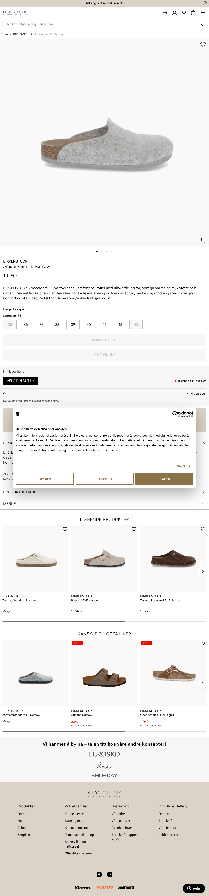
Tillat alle (164, 478)
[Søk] (201, 24)
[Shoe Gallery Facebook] (99, 874)
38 (57, 324)
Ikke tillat (45, 478)
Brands (6, 34)
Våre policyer (121, 821)
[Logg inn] (174, 13)
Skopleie (24, 835)
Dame (22, 814)
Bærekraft (166, 821)
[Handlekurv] (193, 13)
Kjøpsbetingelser (77, 828)
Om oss (164, 814)
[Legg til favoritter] (203, 45)
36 (26, 324)
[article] (35, 567)
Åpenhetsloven (122, 828)
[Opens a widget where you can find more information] (193, 889)
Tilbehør (23, 828)
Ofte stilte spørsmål (79, 853)
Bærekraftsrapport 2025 (125, 837)
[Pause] (205, 3)
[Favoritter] (184, 13)
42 (120, 324)
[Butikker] (165, 13)
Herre (21, 821)
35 (10, 324)
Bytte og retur (74, 821)
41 (104, 324)
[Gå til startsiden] (15, 12)
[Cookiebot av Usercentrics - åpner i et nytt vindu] (175, 414)
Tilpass (102, 478)
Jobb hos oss (168, 835)
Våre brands (167, 828)
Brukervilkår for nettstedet (75, 844)
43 (136, 324)
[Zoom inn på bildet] (202, 241)
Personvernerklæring (79, 835)
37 (41, 324)
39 (73, 324)
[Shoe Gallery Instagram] (110, 874)
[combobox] (101, 24)
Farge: (13, 309)
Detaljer (180, 466)
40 (89, 324)
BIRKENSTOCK (22, 34)
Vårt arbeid (119, 814)
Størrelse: (10, 316)
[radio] (10, 324)
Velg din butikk (21, 381)
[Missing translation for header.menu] (203, 13)
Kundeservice (74, 814)
